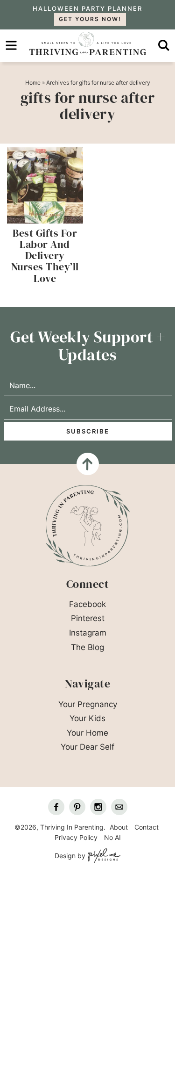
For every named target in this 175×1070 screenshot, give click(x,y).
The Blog (87, 647)
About (119, 827)
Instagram (87, 632)
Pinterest (88, 618)
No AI (112, 837)
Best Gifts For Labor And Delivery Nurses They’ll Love (45, 255)
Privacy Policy (76, 837)
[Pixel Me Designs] (102, 856)
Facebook (87, 604)
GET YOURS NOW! (90, 18)
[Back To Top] (88, 464)
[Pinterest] (77, 807)
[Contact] (119, 807)
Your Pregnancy (87, 704)
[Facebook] (56, 807)
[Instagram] (98, 807)
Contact (146, 827)
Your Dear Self (87, 747)
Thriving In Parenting (87, 43)
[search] (164, 45)
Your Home (87, 732)
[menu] (11, 45)
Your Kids (87, 718)
